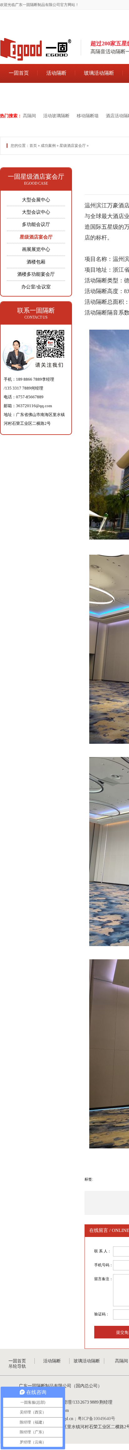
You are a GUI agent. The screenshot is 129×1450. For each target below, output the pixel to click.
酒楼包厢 (36, 261)
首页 (33, 145)
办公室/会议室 (36, 286)
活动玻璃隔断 (56, 115)
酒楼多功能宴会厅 (36, 274)
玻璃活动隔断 (99, 73)
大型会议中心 (36, 212)
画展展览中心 (36, 249)
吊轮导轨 (19, 92)
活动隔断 (56, 73)
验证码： (101, 1314)
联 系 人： (102, 1251)
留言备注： (103, 1279)
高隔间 (29, 115)
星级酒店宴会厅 (72, 145)
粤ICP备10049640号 (96, 1418)
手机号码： (103, 1265)
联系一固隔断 (36, 310)
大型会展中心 (36, 199)
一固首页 (19, 73)
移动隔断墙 (88, 115)
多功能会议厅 (36, 224)
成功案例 (48, 145)
